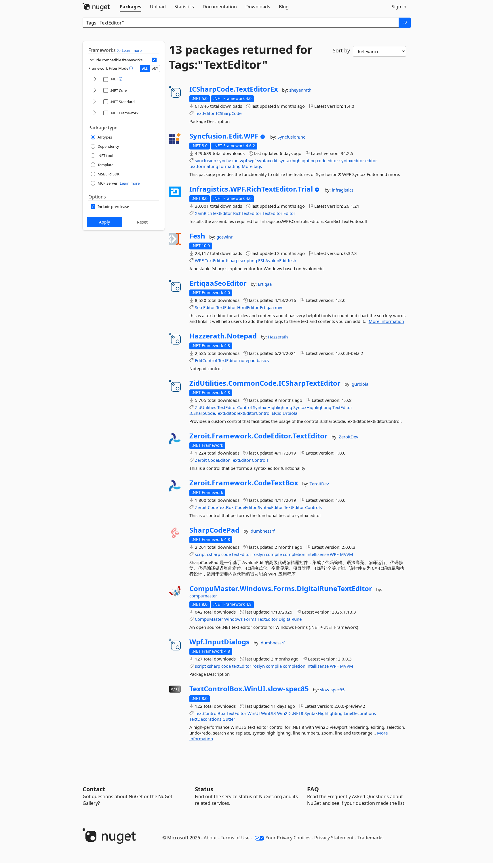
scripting (248, 260)
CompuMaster (209, 619)
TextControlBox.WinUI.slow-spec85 (249, 689)
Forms (250, 619)
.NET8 (297, 713)
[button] (119, 50)
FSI (261, 260)
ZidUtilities (205, 407)
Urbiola (290, 413)
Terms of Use (235, 837)
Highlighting (279, 407)
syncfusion (205, 160)
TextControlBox (210, 713)
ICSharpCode (228, 113)
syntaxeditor (351, 160)
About (210, 837)
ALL (145, 69)
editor (371, 160)
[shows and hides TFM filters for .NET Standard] (94, 101)
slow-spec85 (332, 689)
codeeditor (327, 160)
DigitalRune (290, 619)
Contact (94, 789)
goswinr (224, 237)
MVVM (346, 554)
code (226, 554)
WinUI (254, 713)
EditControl (206, 360)
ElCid (276, 413)
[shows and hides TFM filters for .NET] (94, 79)
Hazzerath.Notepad (223, 336)
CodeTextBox (221, 507)
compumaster (203, 596)
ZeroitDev (348, 437)
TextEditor (205, 113)
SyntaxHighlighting (312, 407)
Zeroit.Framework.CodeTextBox (243, 483)
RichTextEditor (247, 213)
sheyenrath (300, 90)
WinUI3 (268, 713)
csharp (213, 554)
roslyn (258, 554)
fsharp (232, 260)
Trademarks (370, 837)
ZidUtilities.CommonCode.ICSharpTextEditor (264, 383)
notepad (247, 360)
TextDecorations (205, 719)
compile (274, 554)
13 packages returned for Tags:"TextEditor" (241, 57)
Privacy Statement (334, 837)
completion (294, 554)
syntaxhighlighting (297, 160)
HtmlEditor (248, 307)
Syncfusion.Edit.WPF (223, 136)
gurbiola (360, 384)
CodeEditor (219, 460)
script (200, 554)
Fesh (197, 236)
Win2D (284, 713)
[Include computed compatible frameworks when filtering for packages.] (154, 60)
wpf (252, 160)
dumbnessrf (263, 531)
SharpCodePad (214, 530)
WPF (199, 260)
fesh (292, 260)
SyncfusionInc (291, 137)
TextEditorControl (234, 407)
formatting (230, 166)
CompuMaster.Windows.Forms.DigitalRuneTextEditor (280, 588)
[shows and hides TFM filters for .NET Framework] (94, 113)
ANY (155, 69)
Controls (260, 460)
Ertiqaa (265, 284)
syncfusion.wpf (232, 160)
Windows (233, 619)
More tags (252, 166)
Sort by (341, 50)
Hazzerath (278, 337)
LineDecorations (360, 713)
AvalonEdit (276, 260)
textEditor (241, 554)
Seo (198, 307)
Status (204, 789)
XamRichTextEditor (213, 213)
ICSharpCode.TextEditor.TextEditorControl (230, 413)
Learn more (132, 50)
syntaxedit (267, 160)
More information (386, 321)
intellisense (318, 554)
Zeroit (201, 460)
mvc (279, 307)
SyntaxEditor (270, 507)
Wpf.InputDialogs (219, 642)
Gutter (228, 719)
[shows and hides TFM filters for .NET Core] (94, 90)
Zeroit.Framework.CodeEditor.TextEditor (258, 436)
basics (263, 360)
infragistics (342, 190)
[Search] (405, 23)
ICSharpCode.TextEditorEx (233, 89)
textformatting (203, 166)
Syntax (259, 407)
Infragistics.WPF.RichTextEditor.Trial (251, 189)
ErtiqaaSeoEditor (218, 283)
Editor (289, 213)
